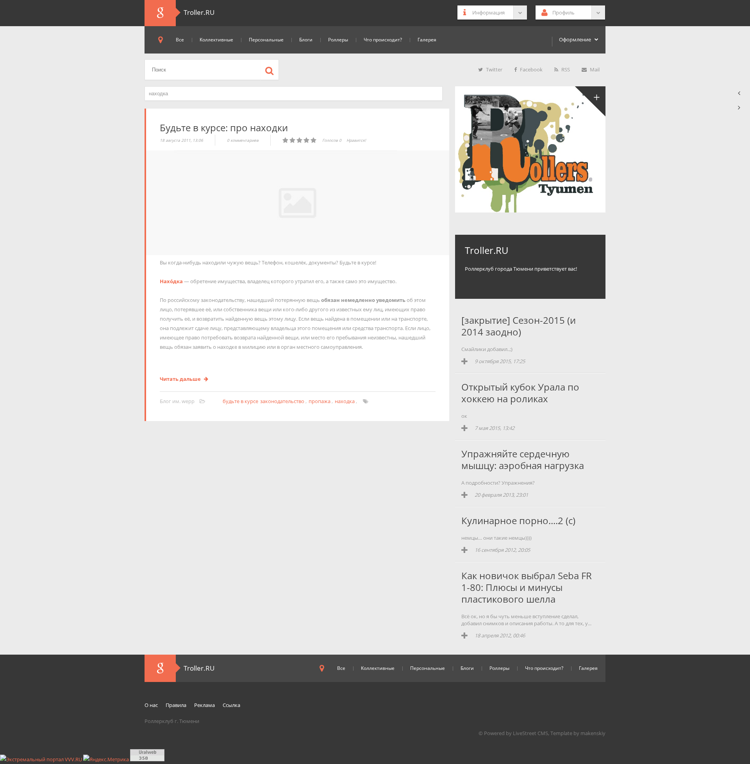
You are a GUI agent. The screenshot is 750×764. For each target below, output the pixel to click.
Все (180, 39)
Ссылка (231, 705)
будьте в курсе (240, 401)
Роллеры (338, 39)
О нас (151, 705)
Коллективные (216, 39)
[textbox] (294, 93)
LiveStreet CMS (530, 733)
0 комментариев (243, 140)
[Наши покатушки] (590, 101)
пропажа (319, 401)
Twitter (493, 69)
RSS (565, 69)
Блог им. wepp (178, 401)
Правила (176, 705)
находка (345, 401)
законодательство (282, 401)
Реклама (204, 705)
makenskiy (592, 733)
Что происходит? (383, 39)
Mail (594, 69)
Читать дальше (181, 378)
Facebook (531, 69)
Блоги (305, 39)
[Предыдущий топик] (739, 93)
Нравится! (356, 140)
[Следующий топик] (739, 107)
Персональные (266, 39)
